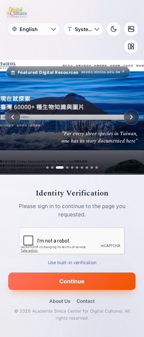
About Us (59, 301)
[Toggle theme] (113, 29)
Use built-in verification (72, 262)
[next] (131, 117)
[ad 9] (92, 167)
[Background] (131, 29)
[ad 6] (77, 167)
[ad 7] (82, 167)
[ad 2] (52, 167)
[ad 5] (72, 167)
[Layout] (131, 46)
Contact (86, 301)
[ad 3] (57, 167)
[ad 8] (87, 167)
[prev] (12, 117)
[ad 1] (47, 167)
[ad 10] (96, 167)
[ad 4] (65, 167)
